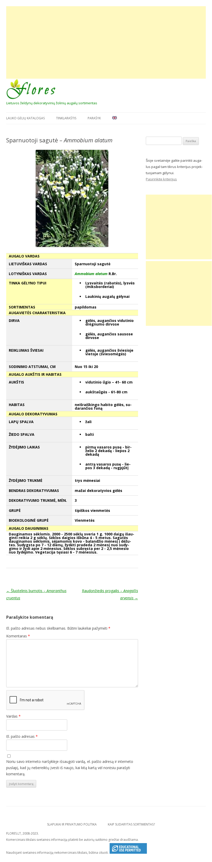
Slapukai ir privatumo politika (72, 824)
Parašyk (94, 118)
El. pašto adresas (22, 736)
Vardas (13, 716)
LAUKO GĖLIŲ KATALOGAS (25, 118)
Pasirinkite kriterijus (161, 179)
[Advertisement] (106, 42)
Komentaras (18, 635)
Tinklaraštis (66, 118)
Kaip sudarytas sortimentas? (131, 824)
